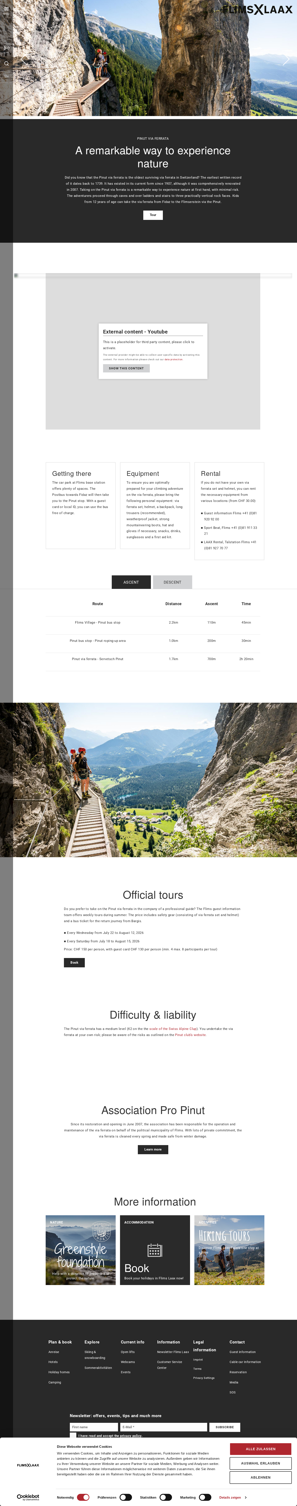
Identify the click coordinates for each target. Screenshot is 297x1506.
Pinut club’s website (190, 1035)
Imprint (198, 1359)
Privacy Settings (204, 1378)
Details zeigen (230, 1497)
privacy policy (130, 1436)
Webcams (128, 1362)
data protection (174, 359)
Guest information (243, 1352)
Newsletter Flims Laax (173, 1352)
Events (126, 1372)
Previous (23, 59)
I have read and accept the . (110, 1436)
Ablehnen (261, 1477)
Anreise (53, 1352)
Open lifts (128, 1352)
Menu (6, 14)
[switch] (126, 1497)
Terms (197, 1368)
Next (286, 59)
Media (234, 1382)
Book (74, 963)
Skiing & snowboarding (95, 1355)
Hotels (53, 1362)
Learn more (153, 1149)
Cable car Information (245, 1362)
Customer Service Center (169, 1365)
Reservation (238, 1372)
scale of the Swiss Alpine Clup (173, 1029)
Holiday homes (59, 1372)
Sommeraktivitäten (98, 1368)
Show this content (126, 368)
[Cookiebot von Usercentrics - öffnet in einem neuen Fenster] (28, 1497)
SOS (232, 1392)
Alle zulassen (261, 1449)
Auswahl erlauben (260, 1463)
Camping (54, 1382)
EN (6, 76)
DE (6, 89)
